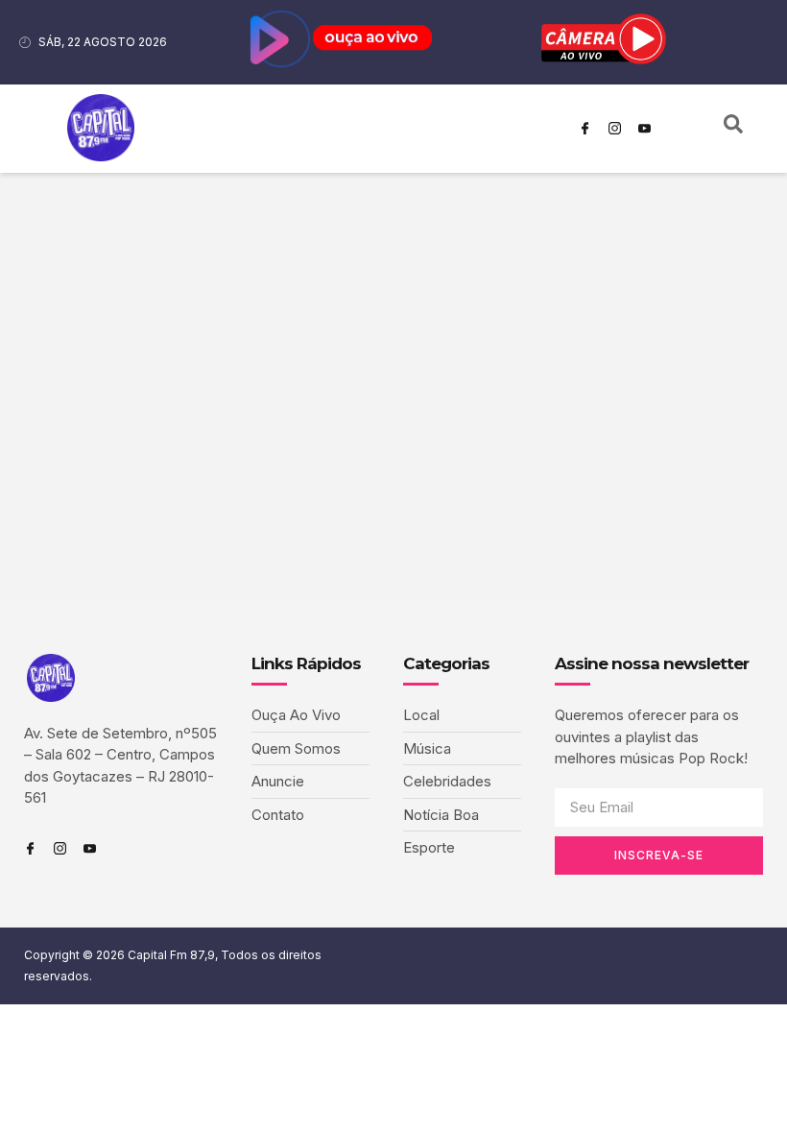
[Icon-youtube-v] (644, 128)
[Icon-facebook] (584, 128)
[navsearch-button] (733, 128)
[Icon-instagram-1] (614, 128)
